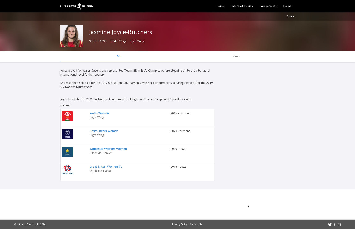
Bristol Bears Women (104, 131)
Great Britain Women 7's (106, 167)
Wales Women (99, 113)
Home (220, 6)
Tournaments (267, 6)
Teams (287, 6)
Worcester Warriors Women (108, 149)
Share (291, 16)
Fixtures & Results (242, 6)
